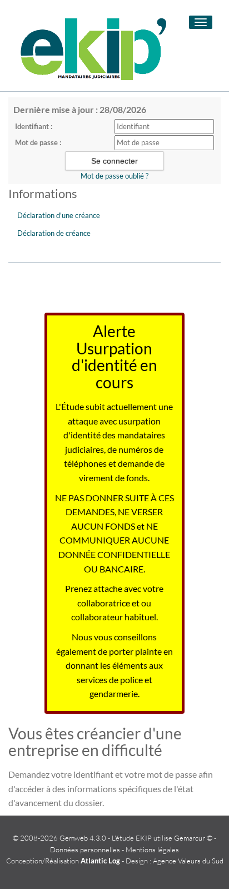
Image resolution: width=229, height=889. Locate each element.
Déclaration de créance (54, 233)
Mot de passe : (38, 142)
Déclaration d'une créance (58, 215)
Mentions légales (152, 849)
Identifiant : (33, 126)
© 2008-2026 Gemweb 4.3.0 (59, 837)
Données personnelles (85, 849)
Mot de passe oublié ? (114, 175)
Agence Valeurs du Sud (188, 860)
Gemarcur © (193, 837)
